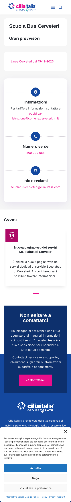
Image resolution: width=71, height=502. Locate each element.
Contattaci (37, 380)
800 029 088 (35, 153)
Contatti (61, 496)
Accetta (35, 468)
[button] (65, 431)
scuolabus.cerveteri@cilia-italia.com (35, 187)
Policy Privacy (48, 496)
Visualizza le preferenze (36, 488)
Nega (35, 478)
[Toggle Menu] (53, 7)
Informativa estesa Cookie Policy (22, 496)
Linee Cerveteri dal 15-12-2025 (32, 61)
